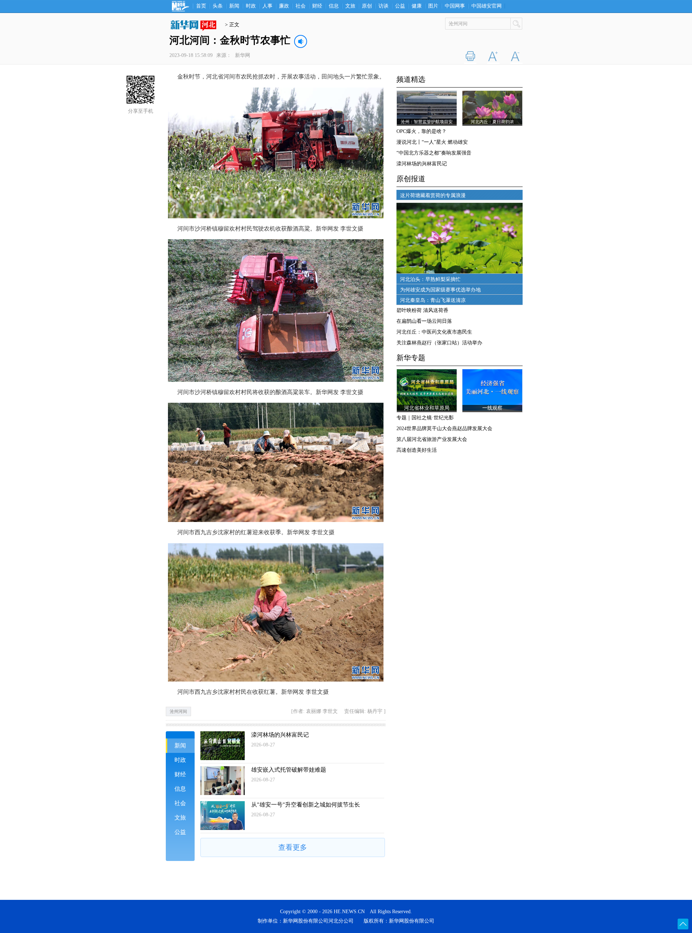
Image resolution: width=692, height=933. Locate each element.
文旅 (350, 6)
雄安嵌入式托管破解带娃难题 (288, 770)
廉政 (284, 6)
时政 (251, 6)
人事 (267, 6)
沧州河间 (178, 711)
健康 (417, 6)
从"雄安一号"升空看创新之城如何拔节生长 (305, 805)
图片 (433, 6)
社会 (301, 6)
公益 (400, 6)
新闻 (234, 6)
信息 (334, 6)
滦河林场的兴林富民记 (280, 735)
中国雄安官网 (486, 6)
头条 (218, 6)
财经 (317, 6)
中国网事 (455, 6)
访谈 (383, 6)
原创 (367, 6)
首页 (201, 6)
